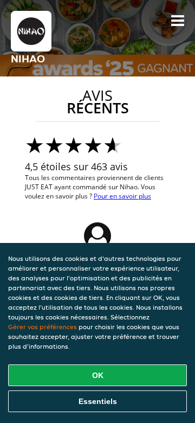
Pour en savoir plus (122, 196)
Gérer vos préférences (42, 327)
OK (97, 375)
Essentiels (98, 401)
